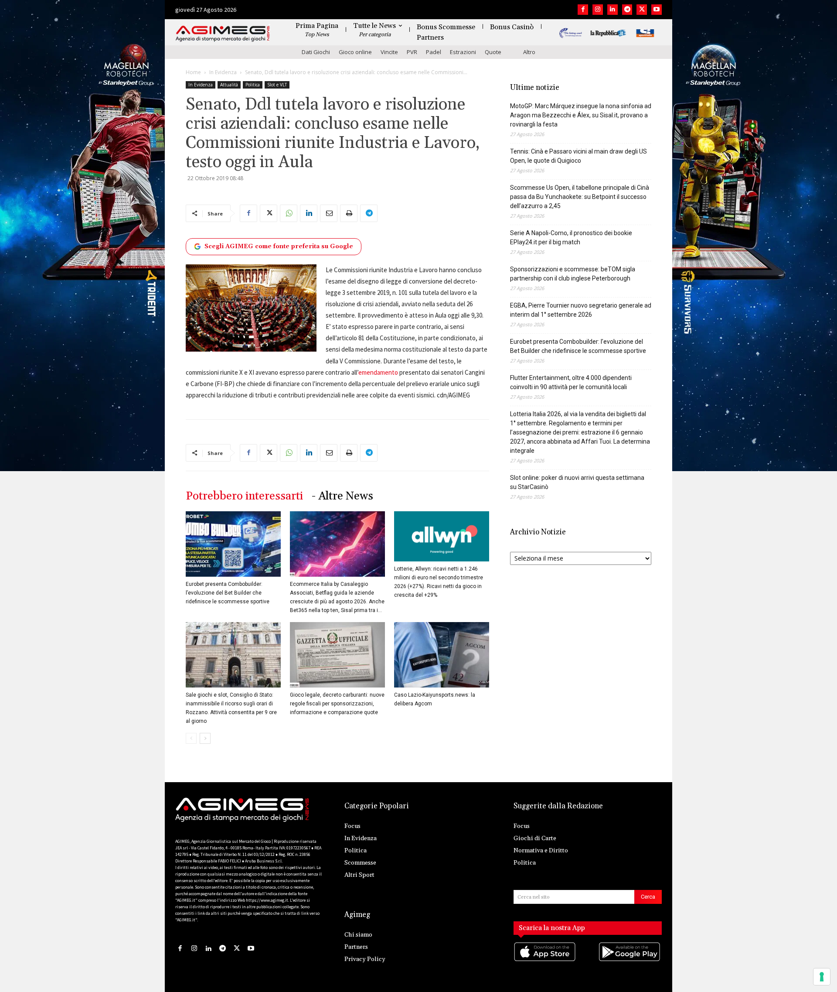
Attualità (229, 85)
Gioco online (355, 52)
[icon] (545, 960)
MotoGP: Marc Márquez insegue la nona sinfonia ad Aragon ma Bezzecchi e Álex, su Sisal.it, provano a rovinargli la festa (580, 115)
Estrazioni (463, 52)
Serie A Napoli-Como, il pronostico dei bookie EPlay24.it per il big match (571, 237)
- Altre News (342, 496)
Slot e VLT (277, 85)
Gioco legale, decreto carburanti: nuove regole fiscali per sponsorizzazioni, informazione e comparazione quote (337, 703)
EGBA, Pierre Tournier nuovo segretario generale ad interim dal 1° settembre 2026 (580, 310)
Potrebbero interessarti (244, 496)
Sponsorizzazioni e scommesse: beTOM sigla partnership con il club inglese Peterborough (572, 274)
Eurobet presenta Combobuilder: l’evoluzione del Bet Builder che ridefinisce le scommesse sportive (227, 593)
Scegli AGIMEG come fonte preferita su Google (278, 246)
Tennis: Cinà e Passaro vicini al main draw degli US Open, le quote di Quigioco (578, 156)
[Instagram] (597, 9)
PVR (412, 52)
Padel (433, 52)
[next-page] (205, 738)
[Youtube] (656, 9)
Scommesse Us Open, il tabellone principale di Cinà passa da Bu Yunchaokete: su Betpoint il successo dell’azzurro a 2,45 (579, 196)
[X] (641, 9)
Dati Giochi (316, 52)
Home (193, 72)
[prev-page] (191, 738)
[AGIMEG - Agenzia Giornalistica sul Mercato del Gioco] (222, 34)
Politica (252, 85)
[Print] (348, 213)
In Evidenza (223, 72)
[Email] (328, 213)
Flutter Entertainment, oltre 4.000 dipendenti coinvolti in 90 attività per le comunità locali (571, 382)
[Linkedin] (612, 9)
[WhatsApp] (288, 213)
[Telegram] (627, 9)
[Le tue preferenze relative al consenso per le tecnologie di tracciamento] (821, 976)
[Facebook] (583, 9)
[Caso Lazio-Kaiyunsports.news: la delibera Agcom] (441, 655)
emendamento (378, 372)
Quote (493, 52)
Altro (529, 52)
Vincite (389, 52)
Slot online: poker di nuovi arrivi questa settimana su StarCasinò (577, 482)
